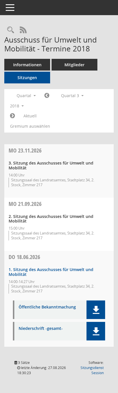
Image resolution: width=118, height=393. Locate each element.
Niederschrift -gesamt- (41, 328)
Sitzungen (27, 77)
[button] (95, 309)
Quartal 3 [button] (70, 95)
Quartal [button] (24, 95)
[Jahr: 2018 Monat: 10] (12, 116)
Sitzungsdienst (92, 370)
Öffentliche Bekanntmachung (47, 307)
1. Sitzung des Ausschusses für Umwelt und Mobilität (51, 272)
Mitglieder (74, 64)
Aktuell (30, 116)
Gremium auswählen (30, 126)
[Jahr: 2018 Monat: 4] (47, 96)
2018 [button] (15, 106)
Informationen (27, 64)
